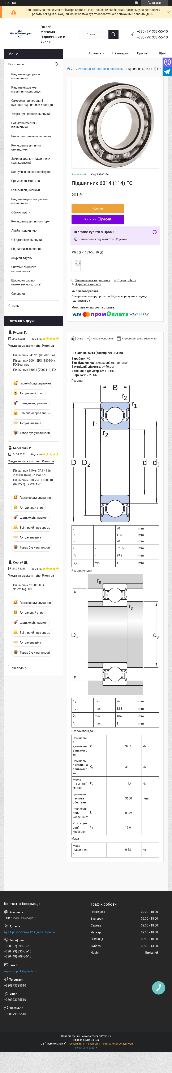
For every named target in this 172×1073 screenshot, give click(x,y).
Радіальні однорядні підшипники (101, 69)
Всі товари (119, 53)
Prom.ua (106, 1036)
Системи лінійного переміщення (23, 269)
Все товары (16, 64)
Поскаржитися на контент (83, 1043)
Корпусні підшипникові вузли (31, 171)
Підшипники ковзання (26, 249)
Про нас (143, 53)
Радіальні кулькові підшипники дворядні (26, 89)
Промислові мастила (25, 180)
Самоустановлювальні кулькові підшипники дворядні (32, 103)
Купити (98, 208)
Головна (95, 53)
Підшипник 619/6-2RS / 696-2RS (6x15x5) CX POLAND (32, 473)
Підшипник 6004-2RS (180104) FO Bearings (34, 362)
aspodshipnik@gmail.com (21, 971)
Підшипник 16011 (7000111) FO (34, 369)
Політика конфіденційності (117, 1043)
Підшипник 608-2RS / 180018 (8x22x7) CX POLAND (33, 482)
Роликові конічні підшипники (31, 136)
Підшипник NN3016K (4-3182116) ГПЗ (29, 587)
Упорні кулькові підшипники (30, 114)
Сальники (18, 293)
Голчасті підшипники (25, 190)
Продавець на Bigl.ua (86, 1039)
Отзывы (13, 305)
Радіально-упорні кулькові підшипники (29, 201)
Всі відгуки (17, 668)
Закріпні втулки (22, 258)
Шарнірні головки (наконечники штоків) (26, 282)
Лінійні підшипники (24, 230)
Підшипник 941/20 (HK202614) (34, 355)
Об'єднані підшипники (26, 240)
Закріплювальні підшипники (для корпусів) (30, 160)
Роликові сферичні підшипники (24, 125)
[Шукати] (113, 34)
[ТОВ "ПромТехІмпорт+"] (20, 34)
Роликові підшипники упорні (30, 221)
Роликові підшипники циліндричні (26, 147)
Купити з (90, 219)
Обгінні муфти (20, 212)
